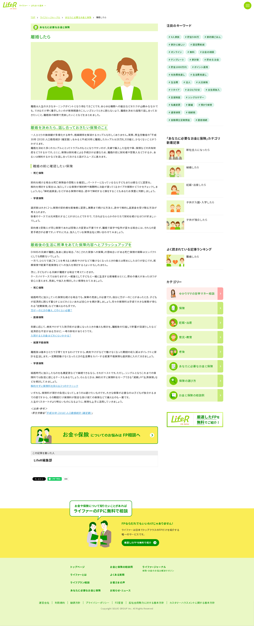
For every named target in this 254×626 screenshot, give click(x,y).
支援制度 (175, 97)
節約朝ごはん (214, 37)
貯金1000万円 (179, 67)
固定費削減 (199, 44)
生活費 (174, 82)
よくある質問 (117, 574)
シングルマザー (196, 97)
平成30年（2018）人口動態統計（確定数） (69, 413)
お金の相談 (208, 52)
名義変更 (175, 104)
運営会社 (44, 602)
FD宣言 (119, 602)
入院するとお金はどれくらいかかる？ (51, 335)
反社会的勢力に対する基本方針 (146, 602)
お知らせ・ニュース (120, 590)
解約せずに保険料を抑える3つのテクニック (54, 386)
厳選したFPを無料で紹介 (138, 542)
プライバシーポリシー (97, 602)
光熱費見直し (178, 74)
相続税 (191, 112)
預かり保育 (206, 104)
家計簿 (195, 59)
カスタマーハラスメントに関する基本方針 (192, 602)
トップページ (77, 567)
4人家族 (175, 37)
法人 (188, 82)
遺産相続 (202, 120)
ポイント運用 (201, 67)
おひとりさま (193, 89)
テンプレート (177, 59)
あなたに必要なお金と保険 (85, 590)
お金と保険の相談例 (121, 567)
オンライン (176, 52)
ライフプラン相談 (80, 582)
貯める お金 (213, 59)
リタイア (175, 89)
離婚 (190, 104)
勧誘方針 (75, 602)
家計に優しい (178, 44)
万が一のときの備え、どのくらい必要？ (51, 310)
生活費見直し (200, 74)
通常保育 (175, 112)
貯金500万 (193, 37)
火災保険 (203, 82)
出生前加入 (214, 89)
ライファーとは (78, 574)
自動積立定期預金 (180, 120)
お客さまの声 (117, 582)
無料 (192, 52)
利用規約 (60, 602)
